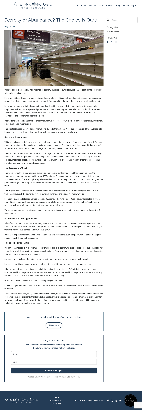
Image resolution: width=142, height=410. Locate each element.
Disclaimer (56, 404)
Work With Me (90, 5)
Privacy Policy (56, 400)
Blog (118, 5)
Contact (125, 5)
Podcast (110, 5)
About (79, 5)
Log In (133, 5)
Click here (54, 325)
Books (101, 5)
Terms (56, 397)
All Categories (113, 31)
